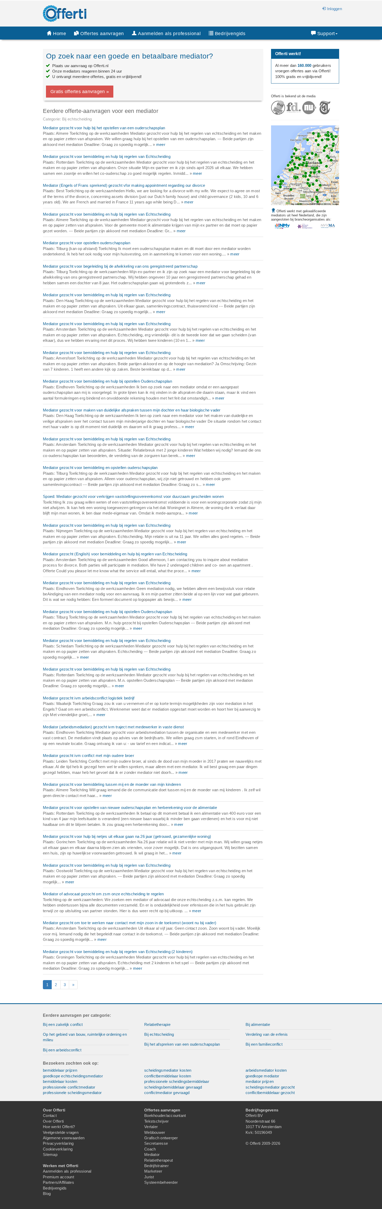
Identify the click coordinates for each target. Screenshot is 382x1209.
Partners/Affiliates (58, 1182)
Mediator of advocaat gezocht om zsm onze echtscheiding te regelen (103, 894)
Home (59, 33)
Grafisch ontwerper (161, 1138)
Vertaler (151, 1126)
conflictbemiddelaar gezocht (270, 1092)
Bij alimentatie (258, 1024)
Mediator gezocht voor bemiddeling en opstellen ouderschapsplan (100, 467)
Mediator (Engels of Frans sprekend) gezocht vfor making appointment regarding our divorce (124, 185)
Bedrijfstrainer (156, 1165)
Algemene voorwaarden (63, 1138)
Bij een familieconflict (264, 1044)
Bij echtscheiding (159, 1034)
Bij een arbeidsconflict (62, 1050)
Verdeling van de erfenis (267, 1034)
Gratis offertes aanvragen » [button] (79, 91)
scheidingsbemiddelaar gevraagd (173, 1087)
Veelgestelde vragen (60, 1132)
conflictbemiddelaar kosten (167, 1076)
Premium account (58, 1177)
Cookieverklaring (58, 1149)
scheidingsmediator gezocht (270, 1087)
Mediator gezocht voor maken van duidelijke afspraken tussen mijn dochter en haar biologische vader (132, 410)
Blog (47, 1193)
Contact (50, 1115)
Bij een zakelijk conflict (63, 1024)
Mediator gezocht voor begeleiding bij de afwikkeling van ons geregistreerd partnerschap (120, 266)
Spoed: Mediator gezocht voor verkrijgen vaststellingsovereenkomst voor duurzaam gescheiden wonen (133, 496)
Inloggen (334, 9)
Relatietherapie (157, 1024)
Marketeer (153, 1171)
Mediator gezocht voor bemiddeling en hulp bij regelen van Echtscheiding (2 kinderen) (118, 951)
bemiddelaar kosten (60, 1081)
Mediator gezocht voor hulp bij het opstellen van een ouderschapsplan (104, 128)
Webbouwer (154, 1132)
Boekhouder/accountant (165, 1115)
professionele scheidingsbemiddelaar (176, 1081)
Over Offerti (53, 1121)
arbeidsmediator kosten (266, 1070)
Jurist (149, 1177)
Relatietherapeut (158, 1160)
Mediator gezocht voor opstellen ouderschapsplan (86, 243)
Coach (150, 1149)
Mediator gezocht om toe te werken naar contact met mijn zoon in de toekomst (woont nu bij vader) (129, 923)
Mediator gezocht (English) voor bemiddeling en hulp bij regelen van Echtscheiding (115, 554)
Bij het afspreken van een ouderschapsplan (182, 1044)
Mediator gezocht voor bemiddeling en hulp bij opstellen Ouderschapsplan (107, 381)
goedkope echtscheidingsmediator (73, 1076)
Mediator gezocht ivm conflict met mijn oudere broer (88, 755)
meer (160, 144)
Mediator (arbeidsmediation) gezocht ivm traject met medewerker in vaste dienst (113, 727)
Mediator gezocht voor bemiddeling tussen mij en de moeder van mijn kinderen (112, 784)
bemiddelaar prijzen (60, 1070)
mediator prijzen (260, 1081)
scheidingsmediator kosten (167, 1070)
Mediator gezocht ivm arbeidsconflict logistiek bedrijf (89, 698)
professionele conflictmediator (69, 1087)
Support (326, 33)
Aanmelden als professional (67, 1171)
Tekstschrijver (156, 1121)
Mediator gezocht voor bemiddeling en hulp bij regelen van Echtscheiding (106, 156)
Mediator (152, 1154)
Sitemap (50, 1154)
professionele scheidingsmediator (72, 1092)
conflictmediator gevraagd (166, 1092)
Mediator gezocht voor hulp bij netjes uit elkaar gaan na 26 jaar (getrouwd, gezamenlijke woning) (127, 836)
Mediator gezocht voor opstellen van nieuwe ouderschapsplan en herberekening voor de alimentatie (130, 807)
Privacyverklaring (58, 1143)
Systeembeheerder (161, 1182)
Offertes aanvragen (102, 33)
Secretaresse (156, 1143)
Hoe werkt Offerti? (59, 1126)
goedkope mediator (262, 1076)
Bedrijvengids (230, 33)
